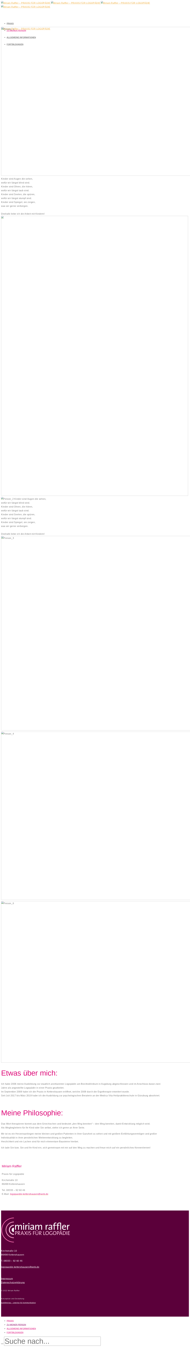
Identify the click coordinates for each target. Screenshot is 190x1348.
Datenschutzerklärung (13, 1282)
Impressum (7, 1278)
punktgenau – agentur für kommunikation (18, 1303)
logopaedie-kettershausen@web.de (20, 1267)
